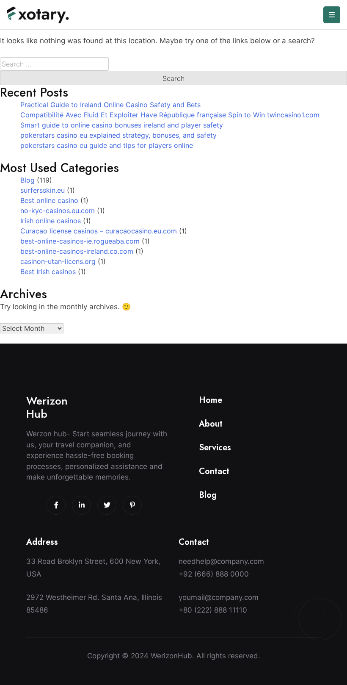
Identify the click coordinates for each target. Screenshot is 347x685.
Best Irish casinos (48, 271)
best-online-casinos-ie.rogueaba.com (80, 241)
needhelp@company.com (221, 561)
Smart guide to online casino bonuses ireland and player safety (121, 125)
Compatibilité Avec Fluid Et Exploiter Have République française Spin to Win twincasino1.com (169, 115)
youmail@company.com (219, 597)
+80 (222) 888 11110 (213, 610)
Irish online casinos (50, 220)
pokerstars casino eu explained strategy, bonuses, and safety (118, 135)
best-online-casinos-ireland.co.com (76, 251)
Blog (27, 180)
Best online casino (49, 200)
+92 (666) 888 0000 (214, 574)
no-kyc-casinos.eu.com (57, 210)
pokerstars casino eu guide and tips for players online (106, 145)
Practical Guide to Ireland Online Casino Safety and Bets (110, 104)
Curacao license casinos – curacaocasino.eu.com (98, 231)
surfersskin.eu (42, 190)
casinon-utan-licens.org (58, 261)
